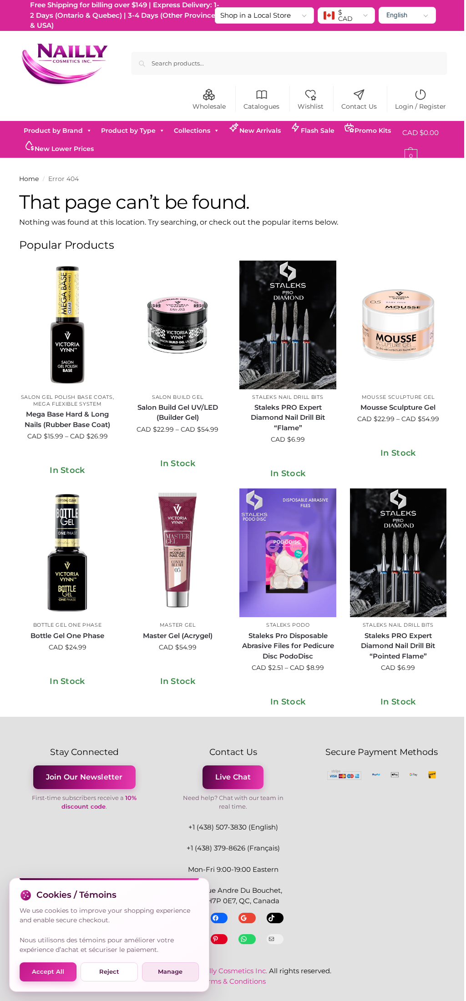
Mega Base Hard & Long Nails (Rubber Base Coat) (67, 419)
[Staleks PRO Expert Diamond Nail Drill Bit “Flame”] (287, 325)
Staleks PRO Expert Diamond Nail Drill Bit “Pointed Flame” (398, 645)
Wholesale (209, 106)
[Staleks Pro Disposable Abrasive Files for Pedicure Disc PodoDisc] (287, 552)
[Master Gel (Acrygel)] (177, 552)
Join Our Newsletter (84, 777)
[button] (424, 144)
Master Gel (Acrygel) (178, 635)
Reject (109, 971)
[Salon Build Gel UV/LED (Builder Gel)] (177, 325)
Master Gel (178, 625)
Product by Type (128, 130)
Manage (170, 971)
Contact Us (359, 106)
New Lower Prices (64, 149)
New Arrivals (260, 130)
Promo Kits (373, 130)
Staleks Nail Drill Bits (287, 397)
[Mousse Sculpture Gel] (398, 325)
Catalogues (261, 106)
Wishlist (311, 106)
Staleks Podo (287, 625)
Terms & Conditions (233, 981)
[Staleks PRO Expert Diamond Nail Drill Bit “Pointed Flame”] (398, 552)
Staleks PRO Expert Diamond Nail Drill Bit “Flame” (288, 417)
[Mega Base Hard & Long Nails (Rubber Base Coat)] (67, 325)
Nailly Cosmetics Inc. (232, 970)
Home (29, 178)
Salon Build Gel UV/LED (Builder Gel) (177, 412)
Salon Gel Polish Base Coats (67, 397)
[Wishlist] (102, 274)
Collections (192, 130)
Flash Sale (317, 130)
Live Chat (233, 777)
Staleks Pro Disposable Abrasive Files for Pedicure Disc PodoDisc (288, 645)
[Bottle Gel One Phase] (67, 552)
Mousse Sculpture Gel (398, 397)
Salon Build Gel (177, 397)
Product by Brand (53, 130)
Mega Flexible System (67, 404)
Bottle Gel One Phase (67, 625)
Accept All (48, 971)
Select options (67, 456)
